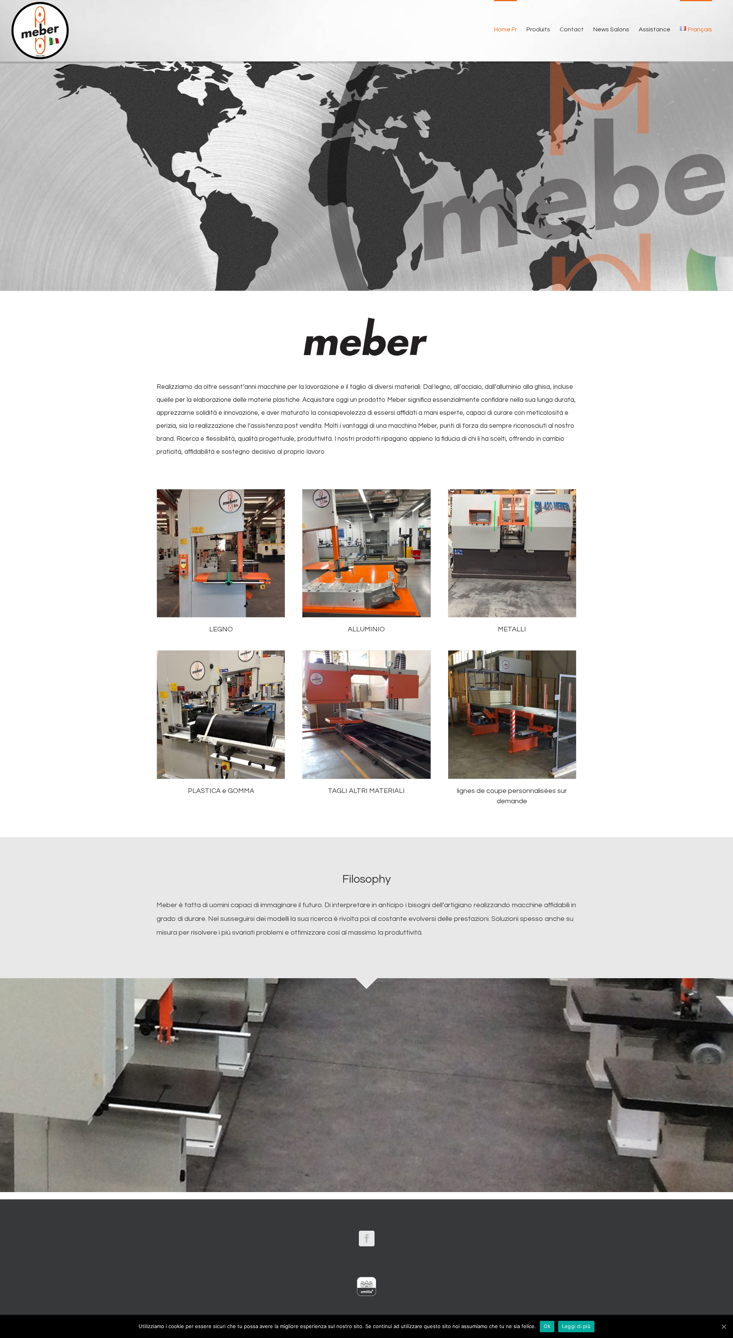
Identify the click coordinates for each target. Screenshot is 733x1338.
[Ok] (723, 1326)
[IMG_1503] (366, 652)
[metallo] (512, 491)
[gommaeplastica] (221, 652)
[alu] (366, 491)
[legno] (221, 491)
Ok (547, 1326)
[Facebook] (367, 1238)
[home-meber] (512, 652)
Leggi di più (576, 1326)
